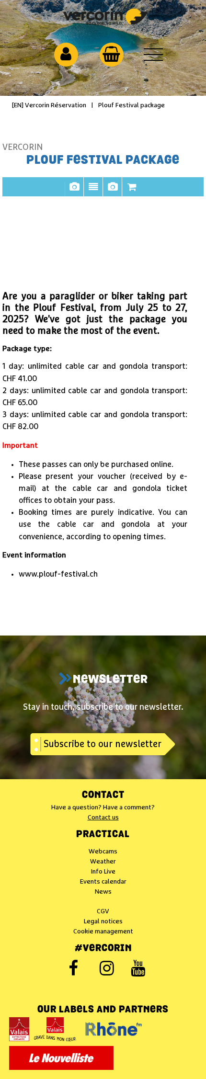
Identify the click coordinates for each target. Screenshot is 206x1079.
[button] (111, 54)
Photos (74, 191)
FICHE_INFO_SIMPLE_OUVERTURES (112, 191)
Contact (103, 795)
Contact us (103, 817)
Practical (103, 835)
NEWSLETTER (110, 680)
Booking (131, 191)
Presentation (93, 191)
